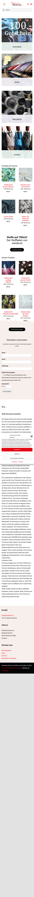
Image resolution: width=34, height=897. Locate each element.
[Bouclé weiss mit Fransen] (25, 169)
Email (4, 359)
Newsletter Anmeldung (9, 658)
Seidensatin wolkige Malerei (8, 280)
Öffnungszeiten (6, 650)
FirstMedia (5, 670)
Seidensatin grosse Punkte (25, 279)
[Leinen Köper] (8, 201)
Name (4, 352)
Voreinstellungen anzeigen (17, 458)
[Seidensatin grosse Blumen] (8, 169)
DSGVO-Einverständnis (9, 372)
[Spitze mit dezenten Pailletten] (25, 201)
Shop (3, 653)
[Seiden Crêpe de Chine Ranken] (25, 296)
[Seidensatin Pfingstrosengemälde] (8, 296)
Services (4, 655)
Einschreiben (7, 391)
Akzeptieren (17, 449)
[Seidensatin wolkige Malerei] (8, 262)
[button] (31, 436)
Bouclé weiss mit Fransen (25, 186)
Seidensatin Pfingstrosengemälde (10, 313)
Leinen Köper (8, 217)
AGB (20, 668)
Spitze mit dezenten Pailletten (25, 219)
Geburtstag (5, 366)
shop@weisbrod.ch (8, 615)
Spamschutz (6, 384)
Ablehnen (17, 454)
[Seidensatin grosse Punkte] (25, 262)
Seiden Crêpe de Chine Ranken (25, 314)
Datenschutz (14, 461)
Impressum (20, 461)
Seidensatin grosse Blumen (8, 186)
